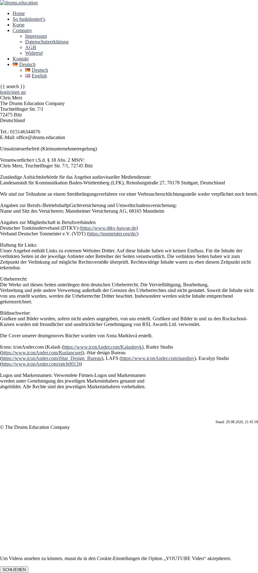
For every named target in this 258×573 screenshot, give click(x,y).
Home (19, 13)
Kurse (19, 24)
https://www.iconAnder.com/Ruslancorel (42, 352)
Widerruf (34, 53)
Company (22, 30)
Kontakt (21, 58)
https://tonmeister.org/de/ (112, 233)
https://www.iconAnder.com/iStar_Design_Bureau (52, 358)
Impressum (36, 36)
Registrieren (39, 542)
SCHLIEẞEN (14, 569)
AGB (30, 47)
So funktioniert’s (29, 19)
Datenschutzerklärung (47, 41)
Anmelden (62, 542)
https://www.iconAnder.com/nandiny (157, 358)
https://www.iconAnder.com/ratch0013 (40, 364)
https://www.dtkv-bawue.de (108, 228)
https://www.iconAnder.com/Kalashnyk (102, 347)
